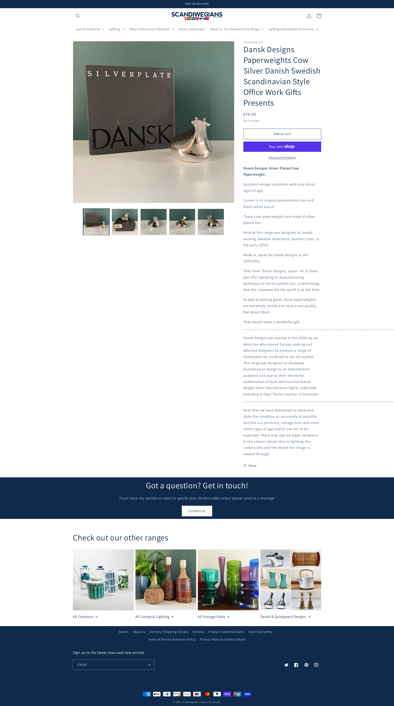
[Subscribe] (149, 664)
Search (123, 632)
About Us (139, 632)
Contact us (197, 511)
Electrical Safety (260, 632)
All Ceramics (83, 616)
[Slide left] (77, 222)
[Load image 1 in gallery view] (96, 222)
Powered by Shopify (210, 702)
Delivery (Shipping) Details (169, 632)
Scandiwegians (190, 702)
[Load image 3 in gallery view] (153, 222)
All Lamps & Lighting (152, 616)
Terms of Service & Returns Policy (172, 639)
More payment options (282, 157)
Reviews (198, 632)
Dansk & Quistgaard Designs (283, 616)
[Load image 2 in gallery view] (125, 222)
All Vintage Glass (211, 616)
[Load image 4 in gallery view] (182, 222)
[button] (78, 16)
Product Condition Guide (226, 632)
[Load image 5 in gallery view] (211, 222)
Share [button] (253, 465)
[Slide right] (229, 222)
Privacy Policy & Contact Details (223, 639)
